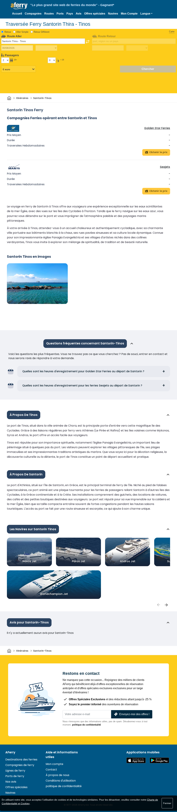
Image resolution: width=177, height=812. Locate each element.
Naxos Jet (29, 561)
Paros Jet (78, 561)
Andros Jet (127, 561)
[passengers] (158, 605)
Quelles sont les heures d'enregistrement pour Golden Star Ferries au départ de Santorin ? (83, 371)
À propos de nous (57, 775)
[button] (146, 13)
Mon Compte (129, 13)
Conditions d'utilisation (61, 781)
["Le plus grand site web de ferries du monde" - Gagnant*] (19, 5)
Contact (51, 770)
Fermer (167, 803)
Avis (78, 13)
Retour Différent (41, 32)
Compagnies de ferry (19, 765)
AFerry (10, 752)
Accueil (17, 13)
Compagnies (33, 13)
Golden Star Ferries (157, 128)
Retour (7, 32)
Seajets (165, 167)
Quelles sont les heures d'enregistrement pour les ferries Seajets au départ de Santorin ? (82, 385)
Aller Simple (22, 32)
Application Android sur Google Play (159, 760)
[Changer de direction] (87, 41)
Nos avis (10, 782)
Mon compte (54, 764)
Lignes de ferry (15, 771)
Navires (113, 13)
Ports (60, 13)
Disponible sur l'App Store (136, 760)
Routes (49, 13)
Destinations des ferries (21, 759)
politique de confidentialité (86, 724)
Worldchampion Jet (54, 594)
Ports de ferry (14, 776)
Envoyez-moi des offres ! (134, 714)
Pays (69, 13)
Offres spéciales (94, 13)
